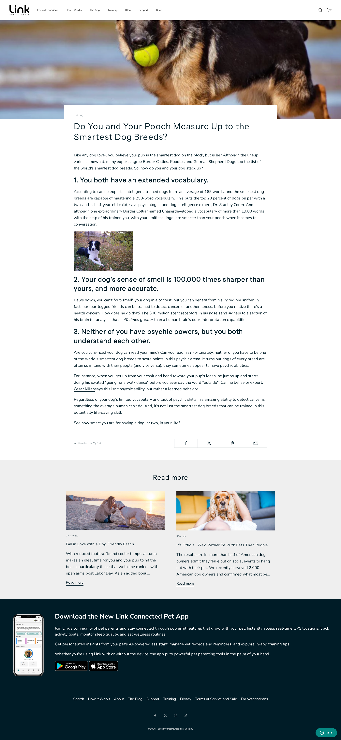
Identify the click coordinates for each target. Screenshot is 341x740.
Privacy (185, 699)
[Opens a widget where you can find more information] (326, 733)
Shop (159, 9)
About (119, 699)
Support (143, 9)
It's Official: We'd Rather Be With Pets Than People (222, 545)
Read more (74, 582)
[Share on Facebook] (186, 443)
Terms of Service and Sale (216, 699)
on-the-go (72, 535)
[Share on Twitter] (209, 443)
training (78, 115)
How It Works (74, 9)
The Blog (135, 699)
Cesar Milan (84, 389)
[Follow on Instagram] (176, 715)
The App (95, 9)
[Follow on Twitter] (165, 715)
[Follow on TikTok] (186, 715)
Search (78, 699)
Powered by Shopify (182, 728)
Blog (128, 9)
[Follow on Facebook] (155, 715)
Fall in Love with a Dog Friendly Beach (100, 544)
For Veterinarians (47, 9)
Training (113, 9)
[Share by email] (255, 443)
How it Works (99, 699)
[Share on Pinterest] (232, 443)
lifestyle (181, 536)
